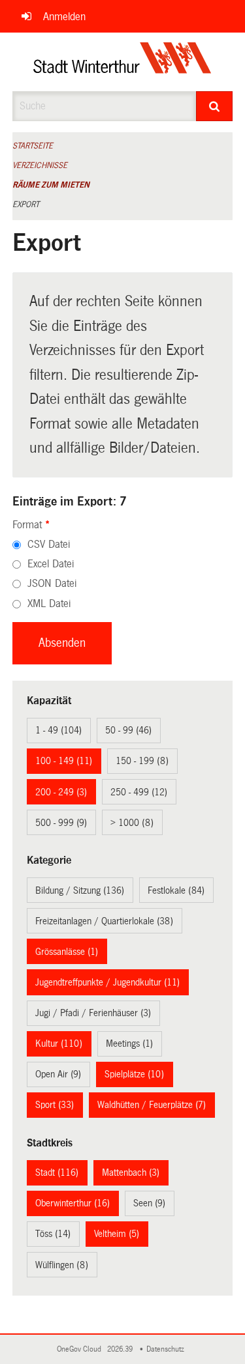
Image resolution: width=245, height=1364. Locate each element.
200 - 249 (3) (61, 792)
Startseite (32, 145)
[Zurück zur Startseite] (122, 61)
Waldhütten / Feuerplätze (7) (151, 1105)
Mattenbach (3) (130, 1172)
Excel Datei (50, 563)
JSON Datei (51, 583)
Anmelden (64, 16)
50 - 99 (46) (128, 730)
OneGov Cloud (81, 1349)
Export (25, 204)
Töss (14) (53, 1234)
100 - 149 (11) (63, 761)
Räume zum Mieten (51, 185)
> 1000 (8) (132, 822)
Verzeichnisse (39, 165)
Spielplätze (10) (134, 1074)
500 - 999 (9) (61, 822)
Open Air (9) (58, 1074)
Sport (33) (54, 1105)
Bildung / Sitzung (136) (79, 890)
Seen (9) (149, 1203)
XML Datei (49, 603)
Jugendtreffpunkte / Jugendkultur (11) (107, 982)
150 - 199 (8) (142, 761)
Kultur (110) (58, 1043)
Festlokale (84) (176, 890)
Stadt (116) (56, 1172)
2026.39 (121, 1349)
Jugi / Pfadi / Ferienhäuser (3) (93, 1013)
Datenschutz (167, 1349)
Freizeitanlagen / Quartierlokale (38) (104, 921)
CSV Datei (48, 544)
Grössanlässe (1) (66, 951)
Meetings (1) (129, 1043)
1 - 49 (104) (58, 730)
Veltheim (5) (116, 1234)
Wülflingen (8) (61, 1265)
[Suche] (214, 106)
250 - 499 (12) (138, 792)
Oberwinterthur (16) (72, 1203)
